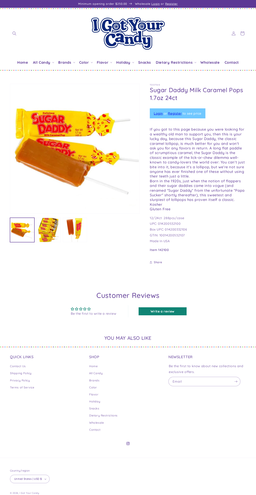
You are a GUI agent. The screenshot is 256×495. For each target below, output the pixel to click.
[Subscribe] (235, 381)
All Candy (96, 373)
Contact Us (18, 366)
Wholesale (96, 422)
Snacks (94, 408)
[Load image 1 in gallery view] (22, 230)
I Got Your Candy (29, 493)
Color (93, 387)
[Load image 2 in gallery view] (48, 230)
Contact (94, 429)
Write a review (162, 311)
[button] (14, 33)
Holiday (94, 401)
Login (155, 4)
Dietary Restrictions (103, 415)
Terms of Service (22, 387)
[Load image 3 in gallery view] (75, 230)
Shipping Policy (21, 373)
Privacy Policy (20, 380)
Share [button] (158, 262)
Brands (94, 380)
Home (93, 366)
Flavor (94, 394)
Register (171, 4)
